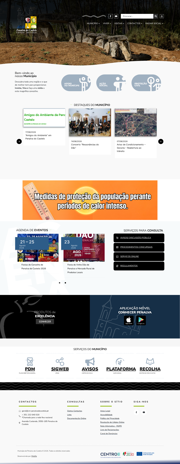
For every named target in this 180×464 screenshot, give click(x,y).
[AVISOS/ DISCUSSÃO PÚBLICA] (117, 238)
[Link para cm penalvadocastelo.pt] (44, 118)
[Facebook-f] (110, 16)
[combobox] (137, 16)
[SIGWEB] (60, 361)
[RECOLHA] (150, 361)
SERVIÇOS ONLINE (129, 256)
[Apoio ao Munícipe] (76, 83)
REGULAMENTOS (129, 265)
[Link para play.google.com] (141, 320)
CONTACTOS (133, 23)
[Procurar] (155, 16)
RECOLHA (150, 369)
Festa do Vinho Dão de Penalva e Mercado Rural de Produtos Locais (80, 268)
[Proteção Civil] (146, 83)
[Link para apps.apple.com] (129, 320)
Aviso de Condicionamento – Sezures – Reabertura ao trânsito (131, 147)
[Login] (162, 16)
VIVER (106, 23)
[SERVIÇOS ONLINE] (117, 257)
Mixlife (34, 456)
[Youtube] (116, 16)
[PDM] (30, 361)
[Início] (26, 19)
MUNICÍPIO (92, 23)
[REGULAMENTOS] (117, 266)
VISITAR (118, 23)
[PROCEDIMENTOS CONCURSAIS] (117, 247)
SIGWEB (60, 369)
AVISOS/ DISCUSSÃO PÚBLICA (135, 237)
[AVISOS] (90, 361)
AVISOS (90, 369)
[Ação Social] (111, 83)
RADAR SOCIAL (153, 23)
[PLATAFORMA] (120, 361)
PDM (30, 369)
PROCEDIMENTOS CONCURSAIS (136, 247)
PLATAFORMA (121, 369)
